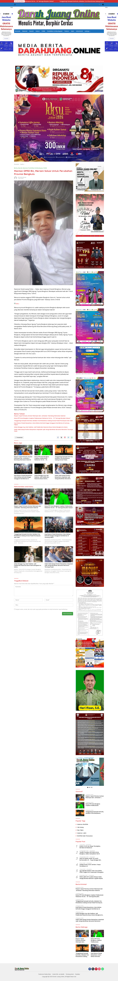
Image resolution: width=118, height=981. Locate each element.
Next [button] (101, 771)
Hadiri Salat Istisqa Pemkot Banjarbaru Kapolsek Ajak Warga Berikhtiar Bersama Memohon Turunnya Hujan (43, 430)
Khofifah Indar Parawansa (85, 836)
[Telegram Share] (68, 437)
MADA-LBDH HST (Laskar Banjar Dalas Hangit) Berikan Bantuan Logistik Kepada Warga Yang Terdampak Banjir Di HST (91, 877)
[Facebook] (89, 969)
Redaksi (77, 974)
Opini (72, 31)
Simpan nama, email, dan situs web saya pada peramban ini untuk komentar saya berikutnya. (42, 609)
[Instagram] (99, 969)
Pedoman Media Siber (44, 974)
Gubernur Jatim (81, 833)
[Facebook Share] (58, 437)
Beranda (17, 31)
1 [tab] (87, 787)
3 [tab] (91, 787)
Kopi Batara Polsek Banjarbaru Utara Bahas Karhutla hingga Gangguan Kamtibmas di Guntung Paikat (82, 1)
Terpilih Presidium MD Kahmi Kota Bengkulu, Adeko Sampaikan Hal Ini (90, 853)
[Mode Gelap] (103, 4)
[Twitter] (93, 969)
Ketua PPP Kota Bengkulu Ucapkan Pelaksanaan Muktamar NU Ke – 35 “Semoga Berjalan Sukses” (42, 418)
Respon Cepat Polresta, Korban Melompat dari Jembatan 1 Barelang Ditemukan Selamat (39, 416)
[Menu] (15, 4)
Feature (67, 31)
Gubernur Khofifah (82, 824)
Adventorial (79, 31)
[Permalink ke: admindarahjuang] (15, 178)
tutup (11, 7)
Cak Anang (80, 827)
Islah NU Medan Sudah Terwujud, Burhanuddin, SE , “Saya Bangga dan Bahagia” (90, 859)
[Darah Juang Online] (59, 18)
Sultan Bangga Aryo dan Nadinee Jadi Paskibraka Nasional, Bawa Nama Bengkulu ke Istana (40, 427)
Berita (15, 168)
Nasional (24, 31)
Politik (43, 31)
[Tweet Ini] (61, 437)
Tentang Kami (70, 974)
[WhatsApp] (102, 969)
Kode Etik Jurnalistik (58, 974)
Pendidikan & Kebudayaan (54, 31)
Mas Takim (80, 830)
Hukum (38, 31)
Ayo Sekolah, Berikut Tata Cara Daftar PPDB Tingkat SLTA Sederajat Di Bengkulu (91, 871)
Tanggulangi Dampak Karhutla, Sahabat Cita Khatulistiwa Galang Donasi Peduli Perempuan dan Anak (43, 420)
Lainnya (87, 31)
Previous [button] (78, 771)
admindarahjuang (22, 177)
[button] (99, 4)
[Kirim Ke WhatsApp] (71, 437)
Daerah (31, 31)
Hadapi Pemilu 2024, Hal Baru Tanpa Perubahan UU (90, 865)
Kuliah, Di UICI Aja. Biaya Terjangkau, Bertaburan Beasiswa (90, 846)
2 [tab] (89, 787)
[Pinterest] (96, 969)
